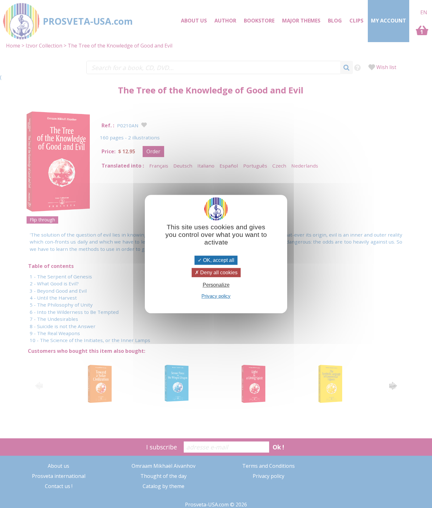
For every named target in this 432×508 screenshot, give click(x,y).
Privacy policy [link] (216, 296)
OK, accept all (218, 260)
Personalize (216, 285)
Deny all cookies (218, 272)
